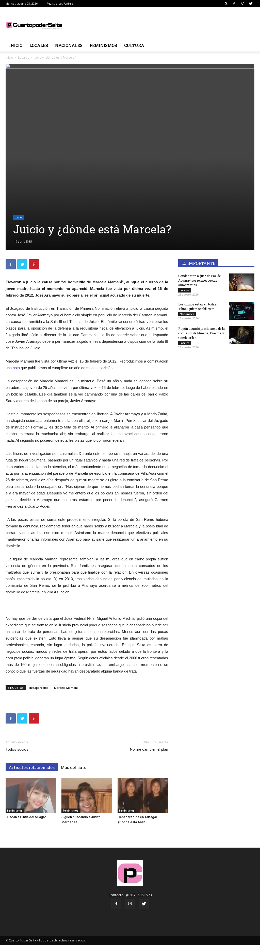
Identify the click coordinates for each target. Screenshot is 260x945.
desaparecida (38, 688)
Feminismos (103, 45)
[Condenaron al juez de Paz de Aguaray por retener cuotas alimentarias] (241, 282)
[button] (226, 3)
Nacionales (69, 45)
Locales (38, 45)
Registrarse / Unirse (59, 3)
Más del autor (74, 767)
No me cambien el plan (149, 749)
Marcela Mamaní (66, 688)
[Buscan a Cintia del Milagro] (31, 795)
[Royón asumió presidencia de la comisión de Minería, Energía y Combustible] (241, 335)
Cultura (134, 45)
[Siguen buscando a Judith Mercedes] (86, 795)
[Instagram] (242, 3)
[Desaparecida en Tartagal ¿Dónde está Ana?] (143, 795)
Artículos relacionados (32, 767)
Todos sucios (17, 749)
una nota (13, 368)
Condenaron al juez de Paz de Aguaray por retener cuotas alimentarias (199, 280)
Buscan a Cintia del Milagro (26, 817)
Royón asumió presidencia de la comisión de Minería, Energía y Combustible (201, 333)
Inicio (15, 45)
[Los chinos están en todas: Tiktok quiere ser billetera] (241, 311)
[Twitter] (250, 3)
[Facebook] (234, 3)
